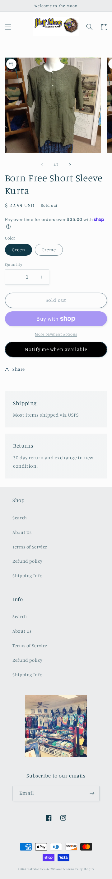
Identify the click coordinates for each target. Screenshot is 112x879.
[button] (8, 27)
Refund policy (27, 561)
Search (19, 517)
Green (18, 249)
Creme (49, 249)
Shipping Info (27, 575)
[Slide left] (42, 164)
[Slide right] (70, 164)
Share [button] (18, 369)
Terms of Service (29, 546)
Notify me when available (56, 349)
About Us (22, 532)
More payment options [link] (56, 334)
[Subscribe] (92, 793)
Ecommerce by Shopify (78, 869)
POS (52, 869)
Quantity (13, 264)
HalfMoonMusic (38, 869)
